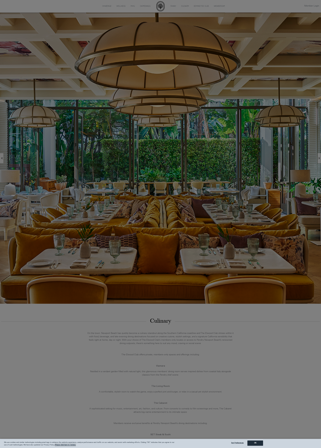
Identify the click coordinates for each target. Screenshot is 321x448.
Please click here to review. (65, 445)
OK (255, 443)
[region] (160, 443)
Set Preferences (237, 443)
